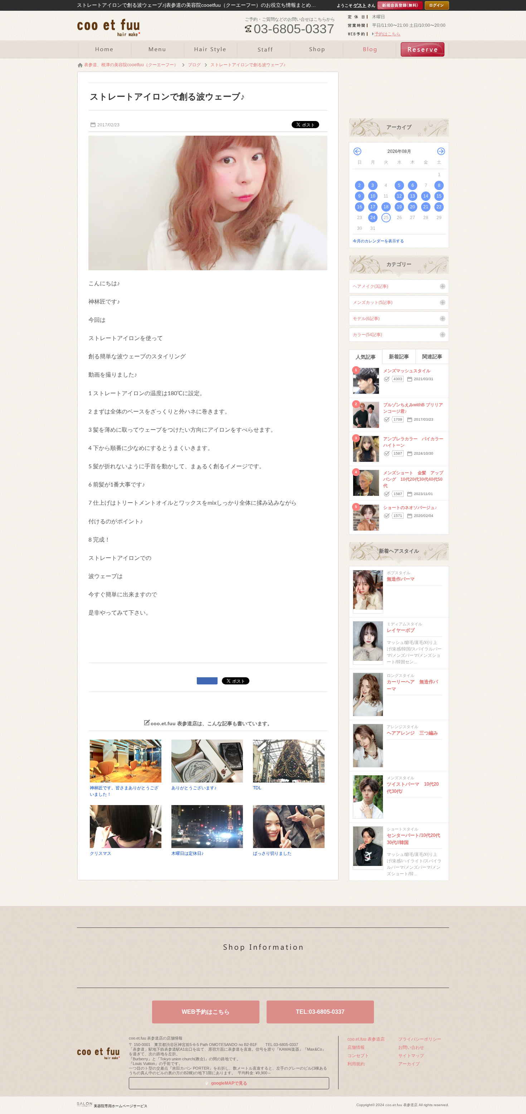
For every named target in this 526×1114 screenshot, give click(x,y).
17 (372, 206)
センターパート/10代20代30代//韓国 (413, 839)
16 (359, 206)
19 (399, 206)
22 (439, 206)
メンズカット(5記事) (373, 302)
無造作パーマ (401, 579)
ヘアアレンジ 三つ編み (412, 733)
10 (372, 196)
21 (425, 206)
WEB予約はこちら (206, 1012)
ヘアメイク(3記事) (370, 286)
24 (372, 217)
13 (412, 196)
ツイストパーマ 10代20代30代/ (413, 787)
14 (425, 196)
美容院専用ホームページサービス (120, 1106)
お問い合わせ (411, 1047)
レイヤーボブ (401, 630)
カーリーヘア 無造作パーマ (412, 685)
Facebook (274, 971)
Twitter (252, 971)
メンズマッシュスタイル (406, 370)
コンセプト (358, 1055)
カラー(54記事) (367, 334)
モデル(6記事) (366, 318)
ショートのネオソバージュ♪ (410, 507)
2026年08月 (399, 151)
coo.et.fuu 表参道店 (366, 1039)
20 (412, 206)
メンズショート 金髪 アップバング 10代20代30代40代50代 (413, 479)
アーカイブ (409, 1063)
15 (439, 196)
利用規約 (356, 1063)
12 (399, 196)
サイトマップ (411, 1055)
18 (386, 206)
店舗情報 (356, 1047)
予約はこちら (387, 34)
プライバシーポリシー (419, 1039)
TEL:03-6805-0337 (320, 1012)
